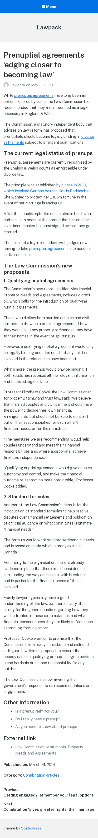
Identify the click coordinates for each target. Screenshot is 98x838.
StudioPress (31, 828)
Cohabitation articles (41, 775)
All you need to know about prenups (46, 726)
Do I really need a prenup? (37, 719)
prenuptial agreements (34, 95)
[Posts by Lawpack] (7, 85)
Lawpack (49, 27)
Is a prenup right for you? (37, 711)
